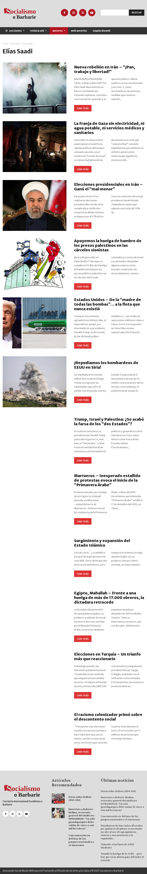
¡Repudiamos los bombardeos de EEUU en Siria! (106, 365)
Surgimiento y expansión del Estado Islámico (102, 543)
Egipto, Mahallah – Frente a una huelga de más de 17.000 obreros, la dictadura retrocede (109, 598)
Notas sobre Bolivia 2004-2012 (80, 798)
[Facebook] (64, 12)
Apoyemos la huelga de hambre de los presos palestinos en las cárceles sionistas (107, 245)
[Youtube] (92, 12)
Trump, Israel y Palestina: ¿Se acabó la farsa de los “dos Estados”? (109, 421)
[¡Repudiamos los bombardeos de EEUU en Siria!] (34, 381)
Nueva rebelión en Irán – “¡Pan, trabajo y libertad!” (104, 69)
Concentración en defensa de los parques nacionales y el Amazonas (81, 840)
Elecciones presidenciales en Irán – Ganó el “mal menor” (108, 186)
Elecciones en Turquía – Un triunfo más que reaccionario (107, 656)
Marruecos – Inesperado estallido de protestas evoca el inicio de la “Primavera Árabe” (107, 480)
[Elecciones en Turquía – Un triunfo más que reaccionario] (34, 675)
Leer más (83, 108)
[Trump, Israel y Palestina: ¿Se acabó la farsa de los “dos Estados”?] (34, 440)
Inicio (5, 43)
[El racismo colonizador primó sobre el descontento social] (34, 733)
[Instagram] (73, 12)
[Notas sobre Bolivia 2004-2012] (58, 798)
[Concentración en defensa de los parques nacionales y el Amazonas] (58, 839)
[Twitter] (82, 12)
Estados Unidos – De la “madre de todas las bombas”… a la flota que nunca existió (107, 304)
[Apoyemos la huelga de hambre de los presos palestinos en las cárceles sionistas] (34, 264)
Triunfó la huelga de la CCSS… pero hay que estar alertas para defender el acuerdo (122, 857)
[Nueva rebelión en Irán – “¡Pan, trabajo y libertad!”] (34, 87)
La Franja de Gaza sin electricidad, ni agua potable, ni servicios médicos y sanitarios (109, 128)
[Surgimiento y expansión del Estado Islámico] (34, 557)
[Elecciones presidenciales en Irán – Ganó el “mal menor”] (34, 205)
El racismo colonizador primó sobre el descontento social (108, 716)
